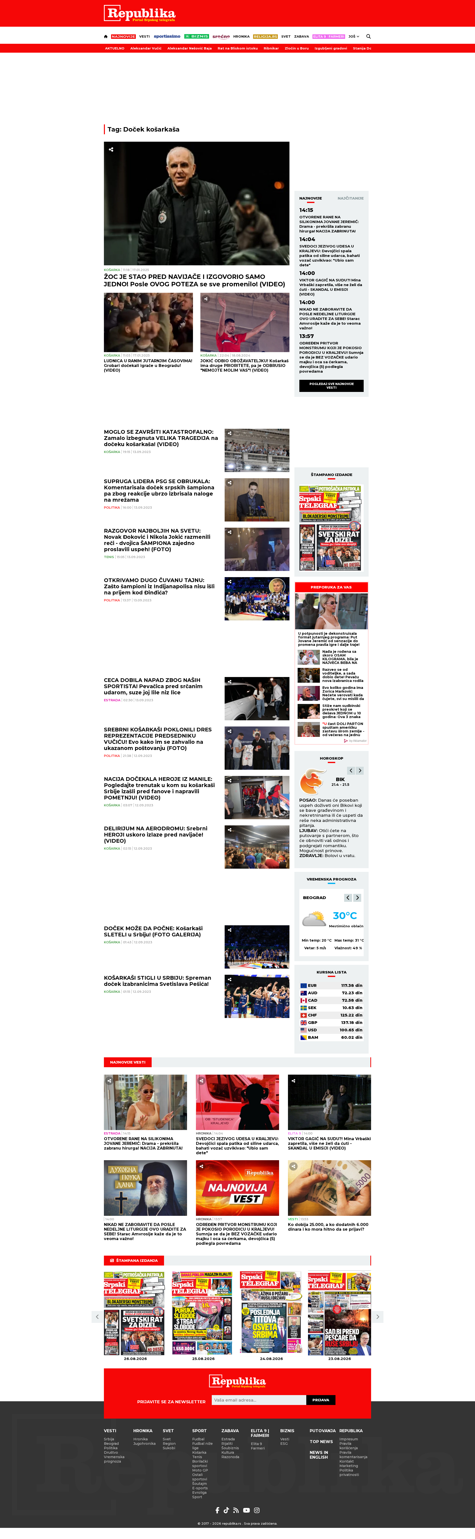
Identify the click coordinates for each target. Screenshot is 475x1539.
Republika (351, 1430)
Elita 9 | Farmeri (260, 1433)
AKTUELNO (114, 48)
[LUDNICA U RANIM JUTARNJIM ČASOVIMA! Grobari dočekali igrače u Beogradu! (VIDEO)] (148, 322)
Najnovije (310, 198)
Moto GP (200, 1470)
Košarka (112, 270)
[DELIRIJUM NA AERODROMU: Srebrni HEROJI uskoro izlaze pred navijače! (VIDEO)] (257, 847)
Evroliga (199, 1492)
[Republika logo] (140, 13)
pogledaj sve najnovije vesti (331, 385)
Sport (199, 1430)
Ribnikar (271, 48)
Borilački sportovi (200, 1463)
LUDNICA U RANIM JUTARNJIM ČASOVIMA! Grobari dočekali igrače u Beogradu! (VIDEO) (148, 366)
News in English (319, 1455)
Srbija (109, 1439)
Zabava (301, 36)
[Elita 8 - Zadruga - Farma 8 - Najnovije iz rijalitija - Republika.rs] (328, 36)
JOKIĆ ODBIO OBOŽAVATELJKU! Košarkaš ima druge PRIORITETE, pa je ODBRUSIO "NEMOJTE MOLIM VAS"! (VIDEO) (244, 366)
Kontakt (346, 1461)
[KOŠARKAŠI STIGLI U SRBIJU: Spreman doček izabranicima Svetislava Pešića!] (257, 996)
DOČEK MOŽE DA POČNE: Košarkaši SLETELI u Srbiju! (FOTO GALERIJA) (153, 931)
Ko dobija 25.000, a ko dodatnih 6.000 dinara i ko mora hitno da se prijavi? (328, 1227)
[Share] (111, 150)
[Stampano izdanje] (331, 528)
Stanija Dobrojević (369, 48)
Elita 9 (294, 1133)
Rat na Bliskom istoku (238, 48)
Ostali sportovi (199, 1476)
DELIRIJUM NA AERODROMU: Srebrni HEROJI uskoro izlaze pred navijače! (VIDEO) (155, 834)
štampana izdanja (137, 1260)
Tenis (109, 557)
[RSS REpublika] (247, 1510)
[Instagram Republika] (257, 1510)
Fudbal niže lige (202, 1445)
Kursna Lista (332, 972)
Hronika (241, 36)
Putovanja (323, 1430)
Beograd (314, 897)
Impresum (348, 1439)
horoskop (331, 758)
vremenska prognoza (331, 879)
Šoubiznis (230, 1448)
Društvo (111, 1452)
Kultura (227, 1452)
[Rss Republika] (236, 1510)
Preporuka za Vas (331, 587)
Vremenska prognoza (114, 1459)
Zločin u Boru (297, 48)
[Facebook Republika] (218, 1510)
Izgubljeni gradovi (331, 48)
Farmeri (258, 1448)
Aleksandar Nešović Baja (189, 48)
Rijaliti (227, 1443)
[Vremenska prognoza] (314, 919)
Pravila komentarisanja (353, 1454)
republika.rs (231, 1523)
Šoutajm (199, 1483)
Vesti (144, 36)
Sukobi (169, 1448)
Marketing (348, 1466)
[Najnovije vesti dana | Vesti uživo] (196, 36)
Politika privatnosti (349, 1472)
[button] (351, 771)
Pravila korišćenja (348, 1445)
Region (169, 1443)
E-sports (200, 1488)
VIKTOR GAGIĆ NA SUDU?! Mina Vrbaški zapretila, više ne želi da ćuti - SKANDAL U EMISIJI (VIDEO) (330, 287)
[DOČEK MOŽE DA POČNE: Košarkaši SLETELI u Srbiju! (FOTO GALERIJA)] (257, 947)
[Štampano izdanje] (135, 1313)
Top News (321, 1441)
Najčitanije (351, 198)
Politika (112, 507)
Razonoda (230, 1457)
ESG (284, 1443)
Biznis (287, 1430)
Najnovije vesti (127, 1062)
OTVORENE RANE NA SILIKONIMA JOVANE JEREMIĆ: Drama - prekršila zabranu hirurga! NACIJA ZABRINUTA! (329, 224)
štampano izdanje (331, 474)
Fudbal (198, 1439)
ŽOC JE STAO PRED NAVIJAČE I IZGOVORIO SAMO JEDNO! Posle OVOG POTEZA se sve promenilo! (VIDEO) (194, 280)
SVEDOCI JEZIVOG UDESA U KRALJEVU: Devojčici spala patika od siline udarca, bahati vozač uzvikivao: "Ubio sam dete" (329, 255)
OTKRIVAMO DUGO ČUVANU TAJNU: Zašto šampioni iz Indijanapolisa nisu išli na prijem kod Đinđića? (159, 586)
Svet (286, 36)
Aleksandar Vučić (146, 48)
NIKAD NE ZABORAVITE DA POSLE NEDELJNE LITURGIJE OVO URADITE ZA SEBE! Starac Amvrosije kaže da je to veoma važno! (330, 318)
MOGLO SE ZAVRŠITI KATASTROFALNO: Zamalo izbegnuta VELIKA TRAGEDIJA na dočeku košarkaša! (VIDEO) (161, 438)
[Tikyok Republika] (227, 1510)
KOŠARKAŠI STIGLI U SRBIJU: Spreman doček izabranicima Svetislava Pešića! (157, 981)
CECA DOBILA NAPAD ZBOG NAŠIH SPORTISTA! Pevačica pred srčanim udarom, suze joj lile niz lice (153, 686)
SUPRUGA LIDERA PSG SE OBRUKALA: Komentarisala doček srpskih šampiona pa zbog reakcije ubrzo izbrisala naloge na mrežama (159, 490)
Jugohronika (144, 1443)
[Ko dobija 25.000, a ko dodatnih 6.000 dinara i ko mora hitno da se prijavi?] (329, 1188)
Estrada (112, 700)
